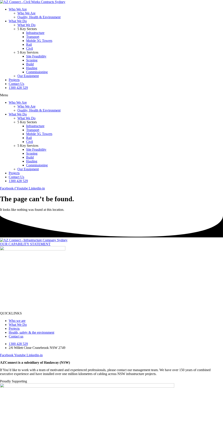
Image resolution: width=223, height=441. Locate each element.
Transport (32, 37)
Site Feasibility (36, 56)
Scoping (31, 60)
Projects (14, 80)
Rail (29, 44)
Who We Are (18, 9)
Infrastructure (35, 33)
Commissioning (37, 72)
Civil (29, 48)
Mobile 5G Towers (39, 40)
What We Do (18, 21)
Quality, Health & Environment (39, 17)
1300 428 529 (18, 88)
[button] (111, 95)
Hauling (31, 68)
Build (30, 64)
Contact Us (16, 84)
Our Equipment (28, 76)
